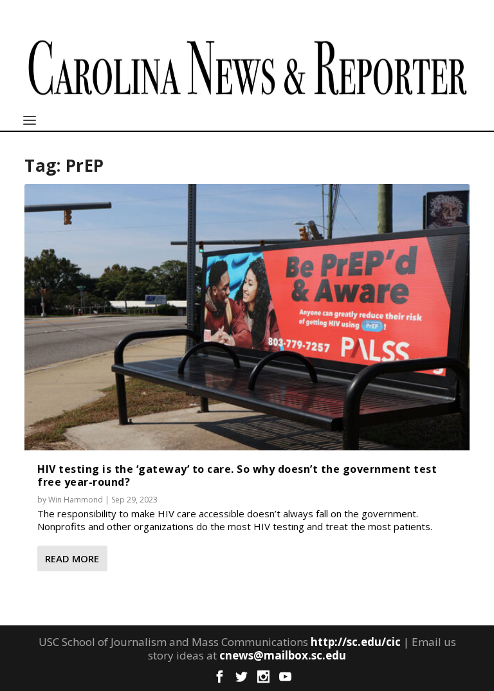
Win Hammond (75, 499)
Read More (72, 558)
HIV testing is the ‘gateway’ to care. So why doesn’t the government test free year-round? (237, 475)
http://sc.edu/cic (356, 641)
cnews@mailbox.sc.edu (282, 655)
